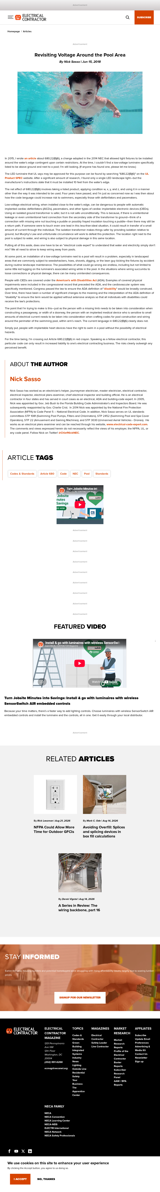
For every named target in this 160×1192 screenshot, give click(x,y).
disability (110, 288)
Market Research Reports (119, 1043)
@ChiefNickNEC (69, 432)
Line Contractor (100, 1046)
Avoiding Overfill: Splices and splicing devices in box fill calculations (104, 832)
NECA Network (53, 1131)
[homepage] (30, 17)
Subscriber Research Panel (120, 1073)
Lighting (76, 1065)
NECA (48, 1113)
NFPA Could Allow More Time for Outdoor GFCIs (54, 829)
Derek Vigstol (70, 899)
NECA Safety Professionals (60, 1135)
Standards (101, 473)
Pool (87, 473)
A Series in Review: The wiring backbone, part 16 (79, 907)
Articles (27, 31)
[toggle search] (128, 17)
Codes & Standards (22, 473)
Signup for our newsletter (80, 997)
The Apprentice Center (78, 1091)
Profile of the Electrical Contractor (121, 1055)
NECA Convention (55, 1117)
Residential (78, 1072)
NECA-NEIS (51, 1124)
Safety (76, 1076)
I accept (20, 1179)
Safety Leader (99, 1042)
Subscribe (144, 17)
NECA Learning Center (57, 1120)
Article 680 (47, 473)
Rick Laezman (45, 820)
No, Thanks (46, 1179)
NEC (75, 473)
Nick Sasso (25, 379)
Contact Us (141, 1054)
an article (30, 158)
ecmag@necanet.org (56, 1068)
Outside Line (79, 1069)
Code (63, 473)
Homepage (14, 31)
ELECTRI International (57, 1128)
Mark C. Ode (94, 820)
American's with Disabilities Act (76, 280)
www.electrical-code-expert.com (127, 424)
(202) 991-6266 (54, 1062)
